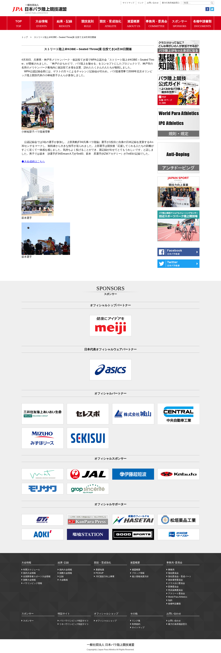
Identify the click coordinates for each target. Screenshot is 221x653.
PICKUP (100, 573)
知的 (170, 600)
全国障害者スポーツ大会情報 (36, 576)
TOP (18, 24)
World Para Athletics (177, 597)
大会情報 (41, 24)
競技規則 (87, 24)
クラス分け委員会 (176, 583)
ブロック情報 (138, 573)
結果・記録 (64, 24)
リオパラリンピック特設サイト (74, 624)
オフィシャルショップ (106, 613)
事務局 (171, 569)
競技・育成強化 (110, 24)
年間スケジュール (31, 569)
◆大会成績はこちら (33, 161)
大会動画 (63, 580)
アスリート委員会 (176, 593)
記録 (61, 576)
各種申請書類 (202, 24)
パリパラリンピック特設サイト (74, 620)
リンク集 (136, 620)
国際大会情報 (29, 580)
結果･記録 (63, 562)
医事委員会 (173, 586)
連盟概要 (133, 24)
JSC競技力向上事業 (105, 576)
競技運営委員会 (175, 580)
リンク (141, 3)
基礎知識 (100, 569)
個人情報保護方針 (140, 576)
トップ (25, 37)
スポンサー (179, 24)
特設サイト (64, 613)
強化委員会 (173, 573)
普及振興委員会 (175, 590)
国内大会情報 (29, 573)
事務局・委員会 (156, 24)
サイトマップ (128, 3)
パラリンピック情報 (32, 583)
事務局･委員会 (174, 562)
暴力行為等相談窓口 (170, 3)
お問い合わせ (153, 3)
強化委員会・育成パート (179, 576)
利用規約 (136, 624)
